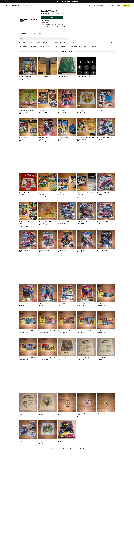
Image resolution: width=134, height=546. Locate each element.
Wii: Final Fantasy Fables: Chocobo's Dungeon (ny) (25, 77)
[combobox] (51, 5)
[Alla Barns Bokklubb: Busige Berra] (47, 211)
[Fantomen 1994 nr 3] (86, 239)
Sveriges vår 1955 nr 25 (64, 357)
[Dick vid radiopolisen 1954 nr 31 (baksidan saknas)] (67, 320)
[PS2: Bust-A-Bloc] (47, 98)
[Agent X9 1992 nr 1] (67, 429)
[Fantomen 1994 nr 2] (106, 239)
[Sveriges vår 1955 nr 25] (67, 347)
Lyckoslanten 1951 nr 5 (44, 413)
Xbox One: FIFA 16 (24, 137)
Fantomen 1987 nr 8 (102, 109)
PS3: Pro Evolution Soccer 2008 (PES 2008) (85, 193)
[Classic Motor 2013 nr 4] (106, 182)
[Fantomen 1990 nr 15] (67, 98)
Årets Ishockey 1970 (63, 76)
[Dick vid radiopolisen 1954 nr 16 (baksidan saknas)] (28, 347)
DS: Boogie (61, 192)
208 (76, 448)
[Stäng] (132, 1)
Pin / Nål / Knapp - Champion (104, 413)
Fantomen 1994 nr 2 (102, 250)
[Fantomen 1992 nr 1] (86, 293)
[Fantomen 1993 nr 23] (47, 293)
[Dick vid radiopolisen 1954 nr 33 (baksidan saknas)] (47, 320)
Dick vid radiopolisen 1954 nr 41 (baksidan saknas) (105, 304)
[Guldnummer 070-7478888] (86, 66)
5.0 (50, 13)
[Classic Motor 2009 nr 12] (106, 211)
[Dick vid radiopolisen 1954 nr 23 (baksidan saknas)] (106, 320)
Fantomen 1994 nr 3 (82, 250)
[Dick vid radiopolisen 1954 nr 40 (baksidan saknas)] (28, 320)
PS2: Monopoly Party (63, 137)
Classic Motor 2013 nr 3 (64, 221)
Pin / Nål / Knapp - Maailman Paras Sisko (86, 413)
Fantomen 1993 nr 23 (43, 303)
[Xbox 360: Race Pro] (28, 429)
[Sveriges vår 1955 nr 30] (28, 402)
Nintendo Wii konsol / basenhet (46, 76)
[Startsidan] (15, 5)
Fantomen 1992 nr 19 (63, 303)
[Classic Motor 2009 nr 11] (86, 211)
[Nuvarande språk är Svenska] (89, 5)
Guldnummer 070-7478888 (84, 76)
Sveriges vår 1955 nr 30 (25, 413)
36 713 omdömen (56, 13)
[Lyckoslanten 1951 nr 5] (47, 402)
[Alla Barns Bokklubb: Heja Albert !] (28, 182)
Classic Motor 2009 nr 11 (83, 221)
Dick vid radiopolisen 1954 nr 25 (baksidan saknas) (85, 331)
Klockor (73, 42)
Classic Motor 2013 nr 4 (103, 192)
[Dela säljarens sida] (56, 11)
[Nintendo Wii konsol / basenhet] (47, 66)
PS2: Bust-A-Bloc (42, 109)
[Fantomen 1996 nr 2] (67, 239)
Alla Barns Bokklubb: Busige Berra (47, 221)
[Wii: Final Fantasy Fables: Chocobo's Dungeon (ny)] (28, 66)
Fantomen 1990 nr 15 (63, 109)
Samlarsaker (54, 42)
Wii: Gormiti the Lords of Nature (85, 137)
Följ (52, 17)
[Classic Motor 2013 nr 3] (67, 211)
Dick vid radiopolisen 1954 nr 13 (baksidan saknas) (46, 358)
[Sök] (80, 5)
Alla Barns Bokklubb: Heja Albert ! (27, 192)
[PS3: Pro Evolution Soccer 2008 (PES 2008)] (86, 182)
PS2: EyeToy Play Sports (44, 192)
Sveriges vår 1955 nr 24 (83, 357)
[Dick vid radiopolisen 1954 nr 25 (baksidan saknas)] (86, 320)
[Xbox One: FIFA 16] (28, 127)
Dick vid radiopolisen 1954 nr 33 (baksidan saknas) (46, 331)
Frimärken (65, 42)
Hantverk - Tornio (62, 413)
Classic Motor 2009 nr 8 (25, 250)
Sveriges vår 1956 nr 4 (102, 357)
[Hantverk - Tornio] (67, 402)
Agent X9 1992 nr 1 (63, 440)
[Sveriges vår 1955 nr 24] (86, 347)
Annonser (23, 33)
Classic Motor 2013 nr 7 (103, 137)
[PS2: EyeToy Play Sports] (47, 182)
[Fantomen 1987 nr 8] (106, 98)
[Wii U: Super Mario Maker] (86, 98)
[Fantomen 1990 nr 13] (47, 127)
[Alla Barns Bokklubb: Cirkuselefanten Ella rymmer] (28, 98)
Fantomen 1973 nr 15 (43, 250)
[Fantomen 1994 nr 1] (28, 293)
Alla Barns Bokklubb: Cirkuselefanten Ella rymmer (26, 109)
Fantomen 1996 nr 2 (63, 250)
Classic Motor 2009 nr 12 (103, 221)
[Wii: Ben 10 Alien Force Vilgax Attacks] (28, 211)
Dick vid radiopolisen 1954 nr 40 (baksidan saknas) (27, 331)
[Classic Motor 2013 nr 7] (106, 127)
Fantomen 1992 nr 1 (82, 303)
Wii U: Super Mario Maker (83, 109)
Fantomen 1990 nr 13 (43, 137)
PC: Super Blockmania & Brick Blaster (46, 440)
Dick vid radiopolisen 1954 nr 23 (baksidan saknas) (105, 331)
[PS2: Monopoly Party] (67, 127)
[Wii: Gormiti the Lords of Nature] (86, 127)
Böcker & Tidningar (41, 42)
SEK (94, 5)
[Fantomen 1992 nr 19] (67, 293)
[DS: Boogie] (67, 182)
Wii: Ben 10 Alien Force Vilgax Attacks (26, 222)
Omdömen (33, 33)
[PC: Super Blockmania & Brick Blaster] (47, 429)
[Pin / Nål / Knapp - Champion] (106, 402)
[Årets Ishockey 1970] (67, 66)
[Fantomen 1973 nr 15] (47, 239)
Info (40, 33)
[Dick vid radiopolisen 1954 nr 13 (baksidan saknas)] (47, 347)
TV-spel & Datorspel (27, 42)
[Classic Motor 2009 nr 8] (28, 239)
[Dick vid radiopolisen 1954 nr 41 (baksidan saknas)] (106, 293)
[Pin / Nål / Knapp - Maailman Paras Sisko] (86, 402)
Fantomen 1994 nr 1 (24, 303)
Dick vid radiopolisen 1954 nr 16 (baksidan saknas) (27, 358)
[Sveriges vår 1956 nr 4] (106, 347)
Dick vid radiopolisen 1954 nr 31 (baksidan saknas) (66, 331)
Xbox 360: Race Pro (24, 440)
